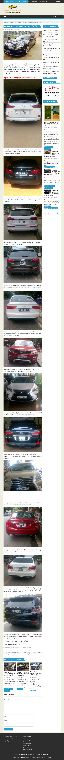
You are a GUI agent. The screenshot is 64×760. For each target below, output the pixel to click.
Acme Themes (47, 757)
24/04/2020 (47, 127)
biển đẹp (15, 647)
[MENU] (62, 16)
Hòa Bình (25, 647)
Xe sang (29, 647)
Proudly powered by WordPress (21, 757)
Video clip (56, 208)
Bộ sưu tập (19, 647)
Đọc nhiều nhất (47, 148)
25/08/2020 (33, 677)
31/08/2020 (20, 677)
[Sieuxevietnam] (5, 16)
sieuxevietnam (15, 29)
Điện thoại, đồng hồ (48, 146)
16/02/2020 (47, 197)
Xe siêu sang (7, 647)
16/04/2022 (7, 677)
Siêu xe (53, 167)
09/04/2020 (47, 158)
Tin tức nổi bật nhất (8, 688)
